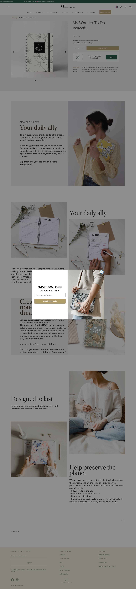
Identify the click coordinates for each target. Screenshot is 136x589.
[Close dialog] (101, 272)
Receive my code (50, 301)
